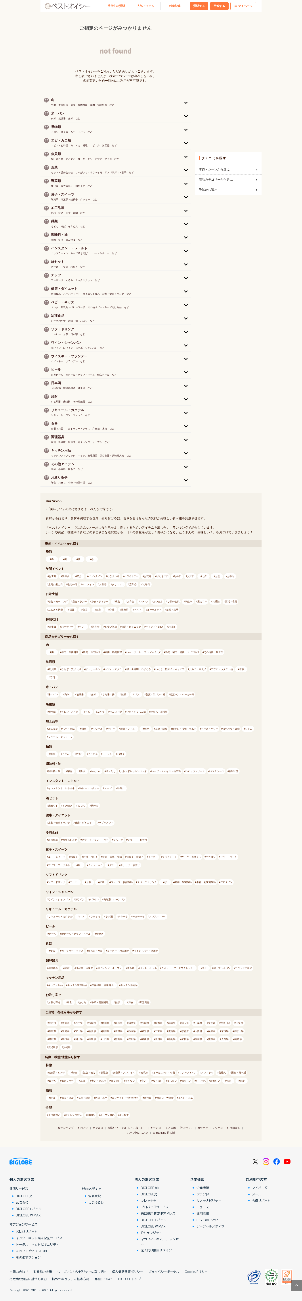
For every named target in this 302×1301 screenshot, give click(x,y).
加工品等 (53, 728)
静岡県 (132, 1031)
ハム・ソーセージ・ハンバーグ (143, 652)
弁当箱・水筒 (95, 950)
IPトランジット (151, 1232)
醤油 (82, 771)
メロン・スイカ (69, 711)
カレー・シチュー (89, 788)
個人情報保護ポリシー (127, 1271)
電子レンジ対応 (73, 1115)
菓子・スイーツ (56, 857)
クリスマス (118, 584)
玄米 (93, 694)
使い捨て (124, 1115)
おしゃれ (201, 1080)
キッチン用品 (55, 985)
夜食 (117, 601)
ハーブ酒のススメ (137, 1132)
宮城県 (92, 1023)
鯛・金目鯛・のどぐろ (138, 669)
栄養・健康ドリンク (59, 822)
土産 (98, 609)
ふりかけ (97, 728)
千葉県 (198, 1023)
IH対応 (91, 1115)
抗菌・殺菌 (84, 1097)
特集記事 (175, 6)
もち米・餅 (108, 694)
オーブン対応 (107, 1115)
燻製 (146, 728)
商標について (103, 1279)
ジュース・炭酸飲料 (122, 882)
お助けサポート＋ (28, 1231)
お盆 (217, 576)
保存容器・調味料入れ (104, 985)
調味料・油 (54, 771)
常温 (229, 1080)
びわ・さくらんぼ (136, 711)
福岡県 (172, 1039)
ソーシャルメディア (210, 1226)
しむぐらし (96, 1202)
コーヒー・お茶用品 (118, 950)
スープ (108, 788)
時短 (52, 1097)
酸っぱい (157, 1080)
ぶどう (100, 711)
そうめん (93, 754)
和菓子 (74, 857)
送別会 (95, 626)
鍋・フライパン (221, 968)
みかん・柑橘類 (159, 711)
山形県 (118, 1023)
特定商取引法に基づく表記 (28, 1279)
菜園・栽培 (172, 609)
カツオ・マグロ (113, 669)
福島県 (132, 1023)
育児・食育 (231, 601)
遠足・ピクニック (131, 626)
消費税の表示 (42, 1271)
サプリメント (106, 822)
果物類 (52, 711)
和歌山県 (239, 1031)
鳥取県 (52, 1039)
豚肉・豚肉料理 (91, 652)
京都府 (185, 1031)
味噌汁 (121, 788)
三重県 (158, 1031)
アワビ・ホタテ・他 (222, 669)
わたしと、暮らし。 (134, 1127)
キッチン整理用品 (77, 985)
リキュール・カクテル (60, 916)
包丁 (204, 968)
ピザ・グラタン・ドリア (95, 840)
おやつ (144, 601)
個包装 (147, 1097)
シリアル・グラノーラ (60, 737)
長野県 (52, 1031)
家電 (67, 968)
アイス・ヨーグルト (59, 865)
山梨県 (239, 1023)
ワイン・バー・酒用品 (146, 950)
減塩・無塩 (89, 1072)
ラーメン (107, 754)
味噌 (69, 771)
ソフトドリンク (56, 882)
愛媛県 (145, 1039)
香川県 (132, 1039)
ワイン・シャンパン (59, 899)
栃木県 (158, 1023)
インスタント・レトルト (61, 788)
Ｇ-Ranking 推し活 (164, 1132)
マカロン (211, 857)
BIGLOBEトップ (129, 1279)
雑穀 (123, 694)
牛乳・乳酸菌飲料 (206, 882)
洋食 (130, 1002)
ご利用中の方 (256, 1179)
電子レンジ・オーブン (109, 968)
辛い (143, 1080)
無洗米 (80, 694)
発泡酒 (99, 933)
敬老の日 (72, 584)
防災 (85, 609)
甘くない (115, 1080)
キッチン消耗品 (129, 985)
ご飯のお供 (173, 601)
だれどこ (83, 1127)
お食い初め (111, 626)
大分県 (225, 1039)
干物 (241, 669)
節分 (79, 576)
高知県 (158, 1039)
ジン (81, 916)
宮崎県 (238, 1039)
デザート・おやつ (137, 840)
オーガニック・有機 (164, 1072)
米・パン (53, 694)
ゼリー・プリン (228, 857)
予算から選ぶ (208, 189)
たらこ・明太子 (197, 669)
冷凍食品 (53, 840)
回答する (219, 6)
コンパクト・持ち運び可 (125, 1097)
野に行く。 (186, 1127)
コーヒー (75, 882)
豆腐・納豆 (161, 728)
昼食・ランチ (79, 601)
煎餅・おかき (90, 857)
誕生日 (52, 626)
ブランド (203, 1194)
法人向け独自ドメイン (156, 1250)
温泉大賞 (94, 1196)
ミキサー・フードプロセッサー (178, 968)
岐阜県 (118, 1031)
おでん (81, 805)
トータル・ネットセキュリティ (37, 1244)
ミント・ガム (95, 865)
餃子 (117, 1002)
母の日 (177, 576)
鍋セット (53, 805)
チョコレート (169, 857)
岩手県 (79, 1023)
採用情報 (203, 1213)
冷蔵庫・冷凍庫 (84, 968)
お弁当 (130, 601)
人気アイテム (145, 6)
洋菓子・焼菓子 (134, 857)
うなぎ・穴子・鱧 (71, 669)
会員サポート (261, 1200)
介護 (111, 609)
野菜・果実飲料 (183, 882)
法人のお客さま (146, 1179)
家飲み (188, 601)
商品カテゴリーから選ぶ (216, 179)
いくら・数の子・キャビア (170, 669)
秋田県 (105, 1023)
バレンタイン (95, 576)
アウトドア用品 (243, 968)
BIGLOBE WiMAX (28, 1215)
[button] (115, 102)
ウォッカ (95, 916)
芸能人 (222, 1072)
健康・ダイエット (84, 822)
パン (136, 694)
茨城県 (145, 1023)
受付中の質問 (116, 6)
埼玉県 (185, 1023)
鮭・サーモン (93, 669)
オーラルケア (154, 609)
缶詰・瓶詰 (69, 728)
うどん (65, 754)
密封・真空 (101, 1097)
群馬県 (172, 1023)
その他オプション (28, 1257)
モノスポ (170, 1127)
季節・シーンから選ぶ (214, 169)
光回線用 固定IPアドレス (158, 1213)
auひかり (22, 1202)
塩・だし (111, 771)
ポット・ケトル (148, 968)
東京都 (211, 1023)
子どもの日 (163, 576)
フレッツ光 (148, 1200)
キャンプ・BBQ (154, 626)
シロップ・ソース (195, 771)
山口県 (105, 1039)
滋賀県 (172, 1031)
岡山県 (79, 1039)
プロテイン (226, 882)
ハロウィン (88, 584)
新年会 (65, 576)
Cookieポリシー (196, 1271)
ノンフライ (207, 1072)
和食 (69, 1002)
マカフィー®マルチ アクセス (160, 1241)
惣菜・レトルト (128, 728)
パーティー (67, 626)
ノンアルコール (157, 916)
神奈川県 (225, 1023)
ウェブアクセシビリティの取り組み (82, 1271)
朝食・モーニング (58, 601)
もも (87, 711)
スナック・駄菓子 (130, 865)
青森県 (65, 1023)
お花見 (147, 576)
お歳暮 (103, 584)
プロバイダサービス (155, 1207)
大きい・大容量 (165, 1097)
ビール (52, 933)
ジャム (248, 728)
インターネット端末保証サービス (39, 1238)
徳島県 (118, 1039)
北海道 (52, 1023)
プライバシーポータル (163, 1271)
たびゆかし (233, 1127)
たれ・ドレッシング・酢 (133, 771)
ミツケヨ (217, 1127)
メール (256, 1194)
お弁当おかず (70, 840)
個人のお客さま (22, 1179)
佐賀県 (185, 1039)
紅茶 (101, 882)
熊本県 (211, 1039)
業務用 (124, 609)
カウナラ (202, 1127)
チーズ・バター (209, 728)
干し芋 (111, 728)
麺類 (52, 754)
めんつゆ (96, 771)
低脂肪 (104, 1072)
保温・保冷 (67, 1097)
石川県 (92, 1031)
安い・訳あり (99, 1080)
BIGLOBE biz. (150, 1187)
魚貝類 (52, 669)
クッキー (153, 857)
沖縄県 (67, 1047)
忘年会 (133, 584)
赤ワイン (79, 899)
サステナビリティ (209, 1200)
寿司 (52, 677)
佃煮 (83, 728)
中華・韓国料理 (100, 1002)
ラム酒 (109, 916)
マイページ (245, 6)
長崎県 (198, 1039)
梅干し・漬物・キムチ (184, 728)
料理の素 (234, 771)
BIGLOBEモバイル (29, 1208)
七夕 (204, 576)
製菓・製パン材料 (155, 694)
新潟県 (65, 1031)
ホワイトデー (131, 576)
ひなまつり (113, 576)
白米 (67, 694)
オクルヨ (98, 1127)
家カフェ (202, 601)
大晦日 (146, 584)
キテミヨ (155, 1127)
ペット (138, 609)
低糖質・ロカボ (56, 1072)
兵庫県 (211, 1031)
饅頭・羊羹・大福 (112, 857)
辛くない (130, 1080)
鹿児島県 (53, 1047)
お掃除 (216, 601)
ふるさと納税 (55, 609)
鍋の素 (94, 805)
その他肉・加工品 (213, 652)
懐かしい (186, 1080)
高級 (82, 1080)
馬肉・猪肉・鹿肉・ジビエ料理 (182, 652)
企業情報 (197, 1179)
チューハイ (138, 916)
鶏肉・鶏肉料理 (113, 652)
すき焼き (67, 805)
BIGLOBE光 (24, 1196)
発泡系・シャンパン (114, 899)
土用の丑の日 (55, 584)
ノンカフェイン (188, 1072)
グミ (111, 865)
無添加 (144, 1072)
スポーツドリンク (147, 882)
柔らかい (172, 1080)
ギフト (82, 626)
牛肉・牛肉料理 (69, 652)
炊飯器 (130, 968)
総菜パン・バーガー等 (182, 694)
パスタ (121, 754)
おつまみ (158, 601)
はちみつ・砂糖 (231, 728)
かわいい (215, 1080)
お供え (172, 626)
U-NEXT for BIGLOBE (32, 1251)
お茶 (88, 882)
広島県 (92, 1039)
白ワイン (94, 899)
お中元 (230, 576)
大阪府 (198, 1031)
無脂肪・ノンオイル (124, 1072)
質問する (199, 6)
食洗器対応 (54, 1115)
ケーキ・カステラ (191, 857)
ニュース (203, 1207)
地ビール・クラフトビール (76, 933)
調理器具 (53, 968)
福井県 (105, 1031)
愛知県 (145, 1031)
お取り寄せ (54, 1002)
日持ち (52, 1080)
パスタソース (217, 771)
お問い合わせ (19, 1271)
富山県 (79, 1031)
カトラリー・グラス (72, 950)
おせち (82, 1002)
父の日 (191, 576)
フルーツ (118, 840)
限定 (242, 1080)
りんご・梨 (116, 711)
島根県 (65, 1039)
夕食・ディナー (100, 601)
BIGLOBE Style (207, 1220)
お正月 (52, 576)
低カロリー (67, 1080)
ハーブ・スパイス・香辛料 (166, 771)
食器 (52, 950)
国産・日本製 (238, 1072)
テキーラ (123, 916)
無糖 (74, 1072)
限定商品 (144, 1002)
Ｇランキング (66, 1127)
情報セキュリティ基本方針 (70, 1279)
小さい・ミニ (185, 1097)
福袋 (71, 609)
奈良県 (225, 1031)
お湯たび (112, 1127)
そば (79, 754)
